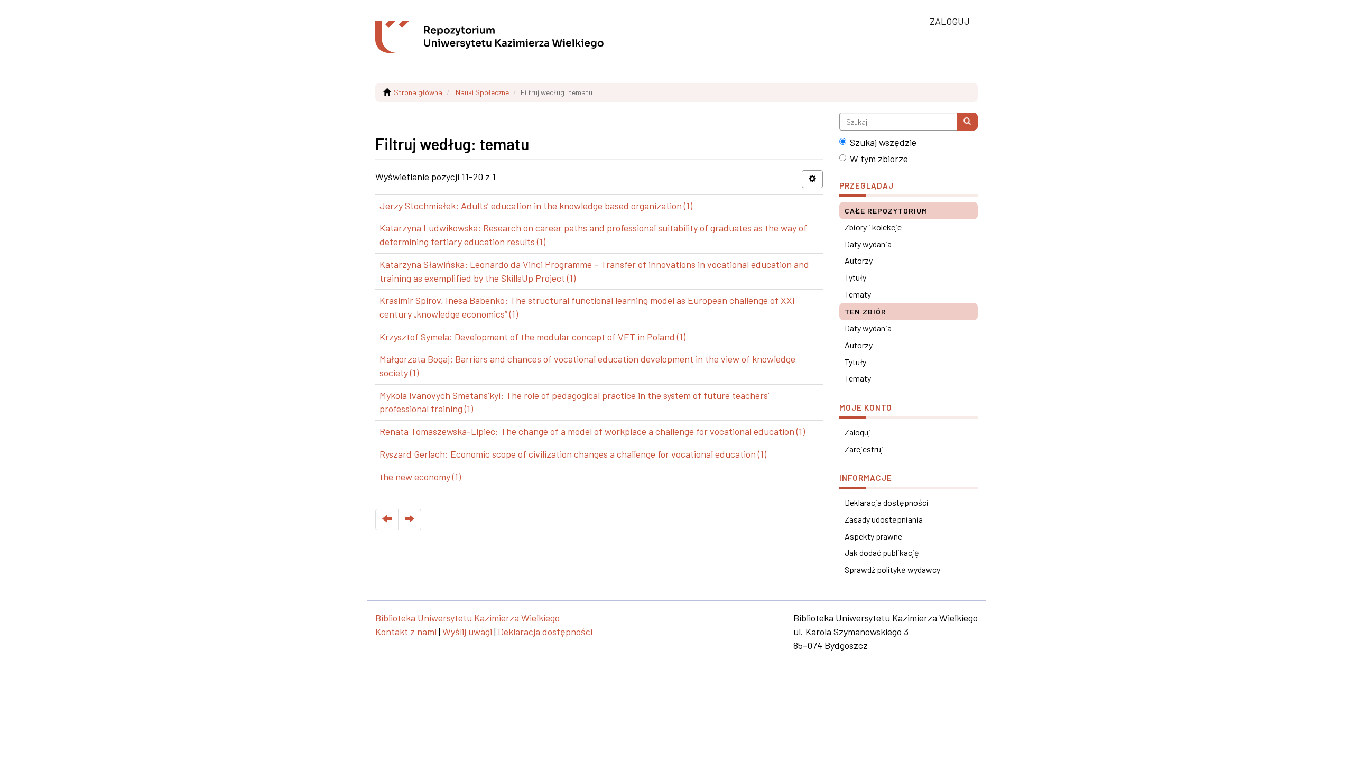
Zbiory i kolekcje (873, 227)
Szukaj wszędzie (883, 142)
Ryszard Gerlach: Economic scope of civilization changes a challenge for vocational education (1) (572, 454)
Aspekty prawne (873, 536)
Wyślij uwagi (467, 631)
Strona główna (418, 92)
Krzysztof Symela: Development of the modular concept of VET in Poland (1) (532, 336)
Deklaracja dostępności (887, 502)
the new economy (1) (420, 476)
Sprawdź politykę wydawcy (892, 569)
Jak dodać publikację (882, 552)
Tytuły (855, 277)
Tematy (858, 294)
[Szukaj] (967, 122)
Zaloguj (857, 432)
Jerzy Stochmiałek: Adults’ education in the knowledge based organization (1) (535, 205)
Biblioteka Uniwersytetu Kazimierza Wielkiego (467, 618)
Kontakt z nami (406, 631)
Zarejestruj (864, 449)
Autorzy (859, 260)
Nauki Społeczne (482, 92)
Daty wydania (868, 244)
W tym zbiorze (879, 158)
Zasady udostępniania (884, 519)
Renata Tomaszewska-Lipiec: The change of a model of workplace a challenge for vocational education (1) (592, 431)
